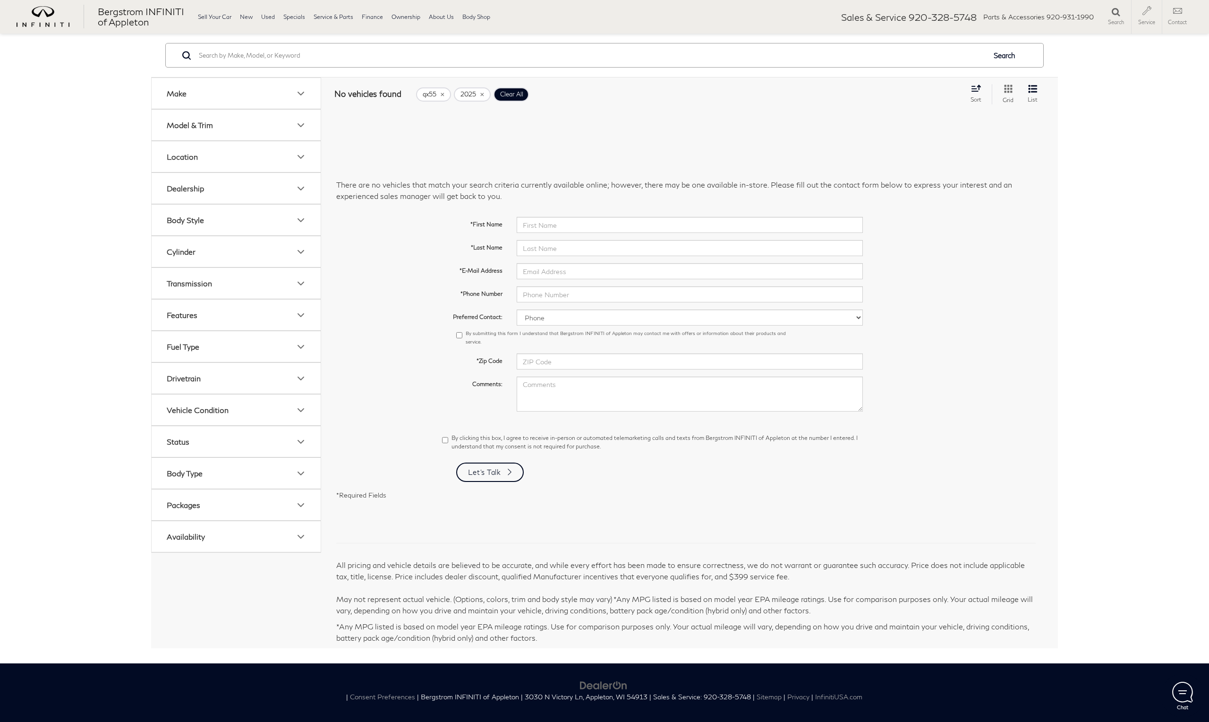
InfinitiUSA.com (838, 697)
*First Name (486, 224)
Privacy (798, 697)
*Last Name (486, 247)
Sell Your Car (214, 16)
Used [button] (268, 16)
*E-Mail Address (481, 270)
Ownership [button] (406, 16)
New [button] (246, 16)
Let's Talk (484, 472)
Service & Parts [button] (333, 16)
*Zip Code (489, 360)
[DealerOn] (603, 683)
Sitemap (769, 697)
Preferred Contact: (477, 316)
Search (1004, 55)
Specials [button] (294, 16)
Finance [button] (372, 16)
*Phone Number (481, 293)
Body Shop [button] (476, 16)
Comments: (487, 383)
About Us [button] (441, 16)
